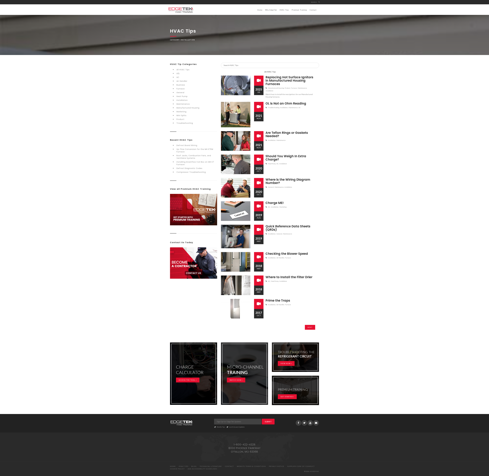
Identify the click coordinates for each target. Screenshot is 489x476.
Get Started (287, 397)
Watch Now (236, 380)
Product (180, 119)
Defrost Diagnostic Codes (189, 168)
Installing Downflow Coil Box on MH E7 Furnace (195, 163)
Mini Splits (181, 115)
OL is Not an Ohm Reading (286, 103)
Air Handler (181, 81)
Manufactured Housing (187, 108)
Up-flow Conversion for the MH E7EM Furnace (194, 150)
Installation (182, 100)
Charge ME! (275, 203)
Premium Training (299, 10)
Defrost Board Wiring (186, 145)
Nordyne (314, 471)
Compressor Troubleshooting (191, 172)
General (180, 92)
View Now (286, 363)
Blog (194, 466)
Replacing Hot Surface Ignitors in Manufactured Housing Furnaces (289, 80)
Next (310, 327)
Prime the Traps (278, 300)
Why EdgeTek (271, 10)
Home (259, 10)
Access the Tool (187, 380)
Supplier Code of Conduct (301, 466)
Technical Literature (211, 466)
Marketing (181, 111)
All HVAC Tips (182, 69)
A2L (178, 73)
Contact (313, 10)
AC (177, 77)
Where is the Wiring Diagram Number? (288, 181)
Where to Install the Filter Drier (289, 277)
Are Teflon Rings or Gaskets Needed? (287, 134)
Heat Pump (182, 96)
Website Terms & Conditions (251, 466)
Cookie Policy (177, 469)
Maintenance (183, 104)
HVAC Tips (284, 10)
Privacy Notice (276, 466)
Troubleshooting (184, 123)
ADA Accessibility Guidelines (202, 469)
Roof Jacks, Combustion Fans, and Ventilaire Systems (193, 156)
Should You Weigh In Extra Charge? (286, 158)
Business (180, 85)
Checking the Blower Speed (287, 254)
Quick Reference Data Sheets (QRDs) (288, 228)
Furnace (180, 88)
